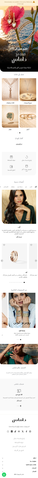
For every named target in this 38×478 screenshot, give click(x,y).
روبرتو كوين (22, 330)
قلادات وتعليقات (10, 103)
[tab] (19, 132)
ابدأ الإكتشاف (19, 144)
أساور (28, 129)
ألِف (26, 272)
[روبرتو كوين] (22, 327)
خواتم (10, 129)
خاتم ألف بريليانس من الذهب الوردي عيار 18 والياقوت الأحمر (15, 276)
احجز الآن (19, 400)
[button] (4, 245)
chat (4, 474)
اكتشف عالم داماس (19, 367)
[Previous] (2, 260)
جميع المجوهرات (28, 103)
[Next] (36, 260)
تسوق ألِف (19, 237)
